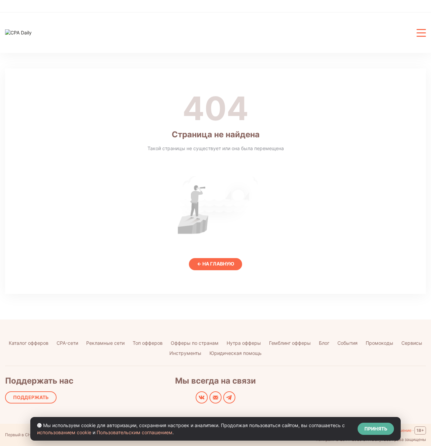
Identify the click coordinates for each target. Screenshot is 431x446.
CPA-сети (67, 343)
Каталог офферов (28, 343)
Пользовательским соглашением (134, 432)
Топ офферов (148, 343)
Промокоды (379, 343)
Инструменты (185, 353)
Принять (375, 428)
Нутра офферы (244, 343)
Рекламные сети (105, 343)
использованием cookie (64, 432)
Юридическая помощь (235, 353)
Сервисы (411, 343)
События (347, 343)
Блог (324, 343)
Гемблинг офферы (290, 343)
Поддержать (30, 397)
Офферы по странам (195, 343)
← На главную (215, 264)
